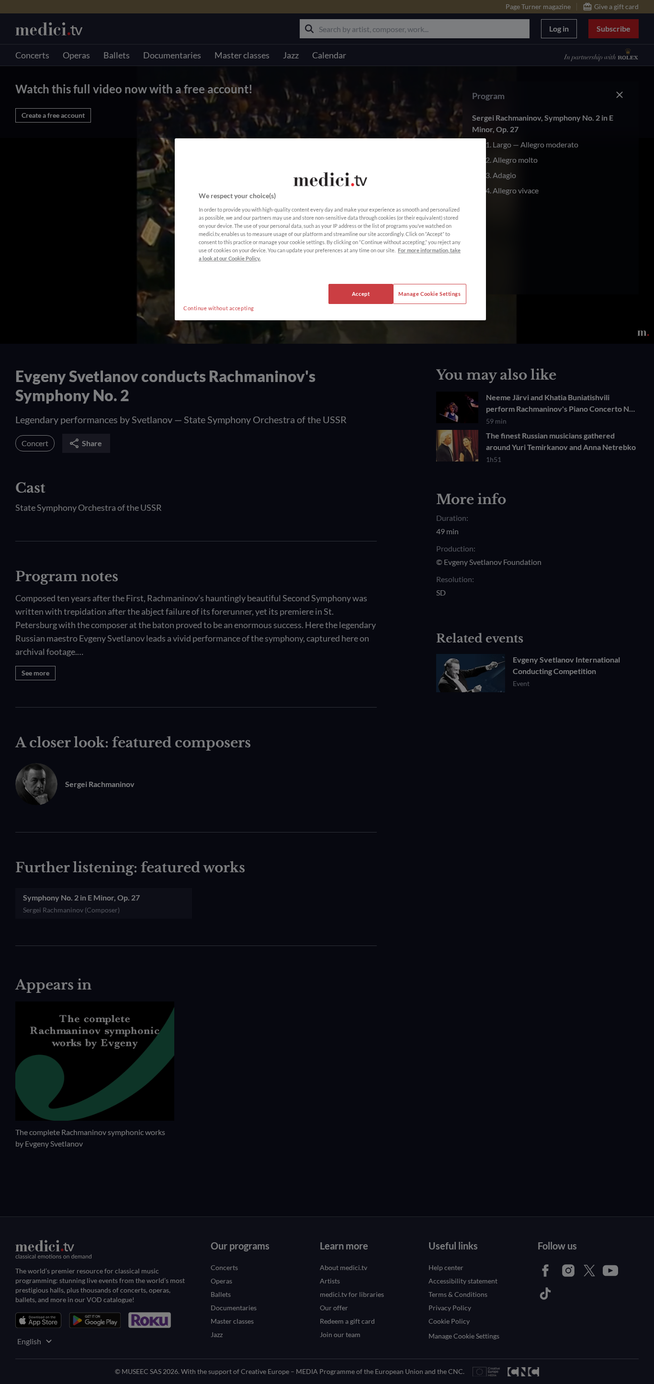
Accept (361, 294)
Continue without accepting (218, 308)
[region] (330, 229)
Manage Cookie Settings (429, 294)
